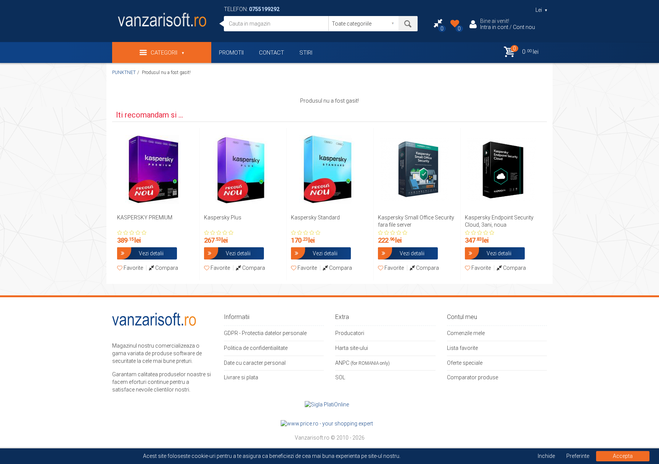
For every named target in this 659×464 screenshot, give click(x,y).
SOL (340, 377)
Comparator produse (472, 377)
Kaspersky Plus (222, 217)
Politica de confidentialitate (256, 348)
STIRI (305, 52)
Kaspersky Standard (315, 217)
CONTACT (271, 52)
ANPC (342, 363)
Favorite (132, 268)
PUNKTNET (124, 72)
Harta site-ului (351, 348)
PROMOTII (231, 52)
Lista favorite (462, 348)
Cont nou (524, 27)
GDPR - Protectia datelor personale (265, 333)
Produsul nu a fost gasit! (166, 72)
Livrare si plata (241, 377)
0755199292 (264, 9)
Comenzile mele (466, 333)
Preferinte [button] (577, 456)
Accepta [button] (623, 456)
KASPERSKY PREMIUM (144, 217)
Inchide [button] (546, 456)
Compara (166, 268)
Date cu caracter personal (255, 363)
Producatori (349, 333)
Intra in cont (494, 27)
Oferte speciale (464, 363)
